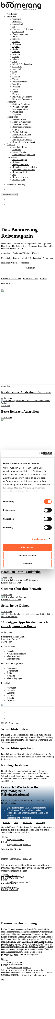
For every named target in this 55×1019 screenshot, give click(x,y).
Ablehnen (27, 563)
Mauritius (16, 84)
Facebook (27, 822)
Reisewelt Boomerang (22, 99)
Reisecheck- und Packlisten (24, 167)
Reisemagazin (18, 179)
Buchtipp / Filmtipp (21, 253)
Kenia (15, 49)
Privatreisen (17, 112)
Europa (15, 94)
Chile (14, 71)
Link (16, 822)
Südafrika (16, 39)
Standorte (16, 149)
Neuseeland (17, 24)
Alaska (15, 59)
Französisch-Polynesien (22, 29)
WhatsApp (40, 822)
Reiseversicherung (20, 177)
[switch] (48, 510)
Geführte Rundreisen (21, 104)
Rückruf (4, 889)
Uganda (15, 46)
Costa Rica (17, 66)
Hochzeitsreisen (19, 137)
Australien (17, 21)
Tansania (16, 51)
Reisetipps (24, 263)
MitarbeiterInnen (19, 147)
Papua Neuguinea (20, 34)
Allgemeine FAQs (20, 164)
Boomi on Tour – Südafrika (21, 572)
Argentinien (17, 69)
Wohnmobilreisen (20, 107)
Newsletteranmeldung (16, 654)
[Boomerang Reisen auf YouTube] (8, 718)
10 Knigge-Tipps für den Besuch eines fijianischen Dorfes (24, 624)
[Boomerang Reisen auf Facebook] (7, 712)
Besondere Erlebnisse (22, 127)
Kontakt (16, 184)
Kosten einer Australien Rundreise (26, 392)
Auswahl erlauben (27, 555)
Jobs (14, 174)
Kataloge (16, 162)
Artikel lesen (6, 398)
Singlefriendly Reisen (22, 139)
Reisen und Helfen (20, 172)
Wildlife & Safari (20, 132)
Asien (15, 89)
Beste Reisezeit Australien (20, 411)
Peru (14, 74)
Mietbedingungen (14, 678)
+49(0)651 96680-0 (15, 839)
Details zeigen (39, 539)
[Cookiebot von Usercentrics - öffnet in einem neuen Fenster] (39, 453)
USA (14, 61)
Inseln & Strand (19, 119)
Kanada (15, 56)
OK (3, 980)
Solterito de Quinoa (15, 605)
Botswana (16, 44)
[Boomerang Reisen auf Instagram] (8, 715)
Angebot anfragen (9, 887)
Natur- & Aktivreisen (21, 122)
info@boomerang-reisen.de (19, 844)
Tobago (15, 79)
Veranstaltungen (19, 159)
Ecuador (16, 76)
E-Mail (6, 822)
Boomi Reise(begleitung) (23, 142)
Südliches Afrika (30, 278)
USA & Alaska (8, 283)
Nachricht (13, 889)
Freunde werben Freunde (23, 169)
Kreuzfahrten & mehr (21, 134)
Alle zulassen (27, 547)
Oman (15, 92)
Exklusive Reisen (20, 124)
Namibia (16, 41)
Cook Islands (18, 31)
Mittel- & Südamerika (31, 258)
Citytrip (15, 129)
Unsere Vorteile (19, 152)
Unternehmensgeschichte (23, 154)
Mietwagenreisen (20, 109)
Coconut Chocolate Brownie (21, 588)
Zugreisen (16, 114)
